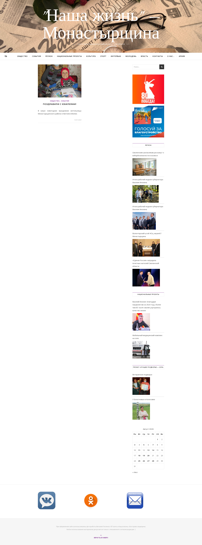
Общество (22, 56)
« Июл (134, 472)
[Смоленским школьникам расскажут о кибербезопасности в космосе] (144, 167)
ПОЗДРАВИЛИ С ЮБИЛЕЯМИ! (59, 104)
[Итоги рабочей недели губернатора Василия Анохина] (145, 194)
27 (148, 461)
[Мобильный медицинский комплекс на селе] (141, 350)
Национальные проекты (69, 56)
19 (144, 455)
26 (144, 461)
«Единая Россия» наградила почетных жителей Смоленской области (145, 263)
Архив (182, 56)
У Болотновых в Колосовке (143, 399)
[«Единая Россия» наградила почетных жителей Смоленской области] (146, 277)
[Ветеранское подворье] (141, 386)
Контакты (158, 56)
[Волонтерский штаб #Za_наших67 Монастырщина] (146, 248)
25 (139, 461)
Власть (144, 56)
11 (139, 450)
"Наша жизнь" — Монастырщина (101, 25)
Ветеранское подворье (142, 374)
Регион (49, 56)
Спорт (103, 56)
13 (148, 450)
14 (153, 450)
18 (139, 455)
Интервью (116, 56)
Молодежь (131, 56)
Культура (91, 56)
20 (148, 455)
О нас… (170, 56)
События (36, 56)
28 (153, 461)
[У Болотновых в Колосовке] (141, 411)
